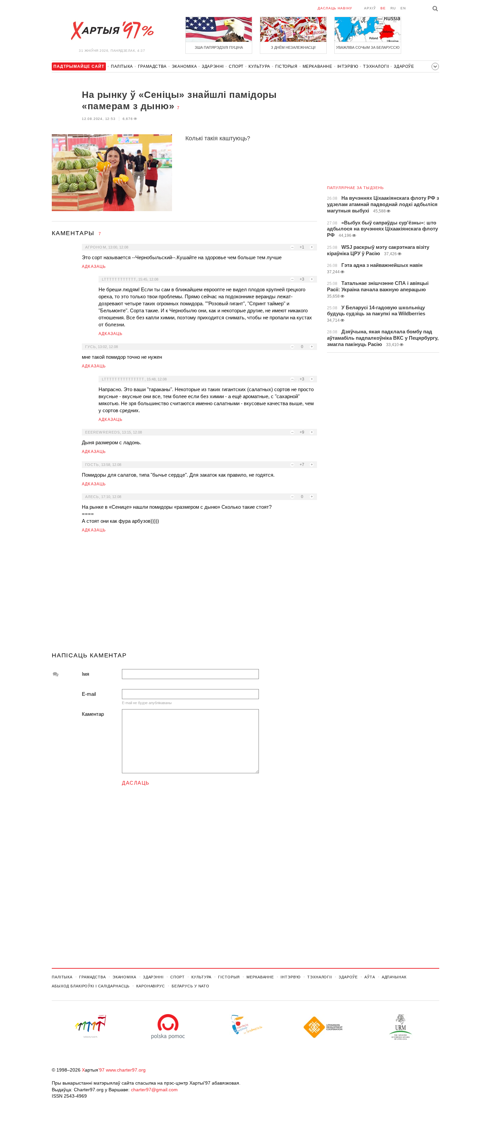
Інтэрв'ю (347, 66)
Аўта (369, 977)
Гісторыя (286, 66)
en (403, 8)
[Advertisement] (184, 595)
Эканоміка (184, 66)
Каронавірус (150, 986)
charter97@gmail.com (154, 1089)
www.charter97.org (126, 1070)
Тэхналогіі (376, 66)
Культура (259, 66)
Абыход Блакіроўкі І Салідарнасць (91, 986)
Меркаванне (317, 66)
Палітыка (122, 66)
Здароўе (404, 66)
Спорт (236, 66)
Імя (85, 674)
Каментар (93, 714)
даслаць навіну (335, 8)
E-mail (89, 694)
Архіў (370, 8)
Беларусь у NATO (190, 986)
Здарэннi (213, 66)
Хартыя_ (111, 30)
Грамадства (152, 66)
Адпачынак (394, 977)
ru (393, 8)
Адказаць (94, 266)
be (383, 8)
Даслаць (136, 783)
